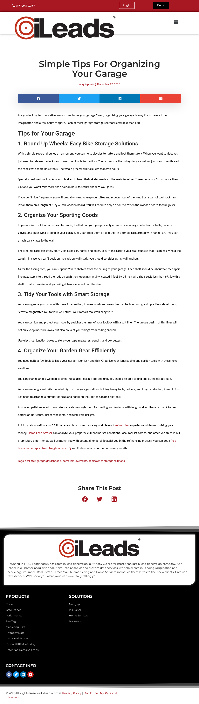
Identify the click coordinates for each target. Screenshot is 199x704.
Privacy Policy (71, 693)
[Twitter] (16, 674)
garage (41, 460)
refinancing (122, 425)
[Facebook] (9, 674)
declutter (30, 460)
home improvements (75, 460)
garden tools (53, 460)
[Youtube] (30, 674)
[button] (38, 98)
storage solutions (114, 460)
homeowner (95, 460)
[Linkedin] (23, 674)
